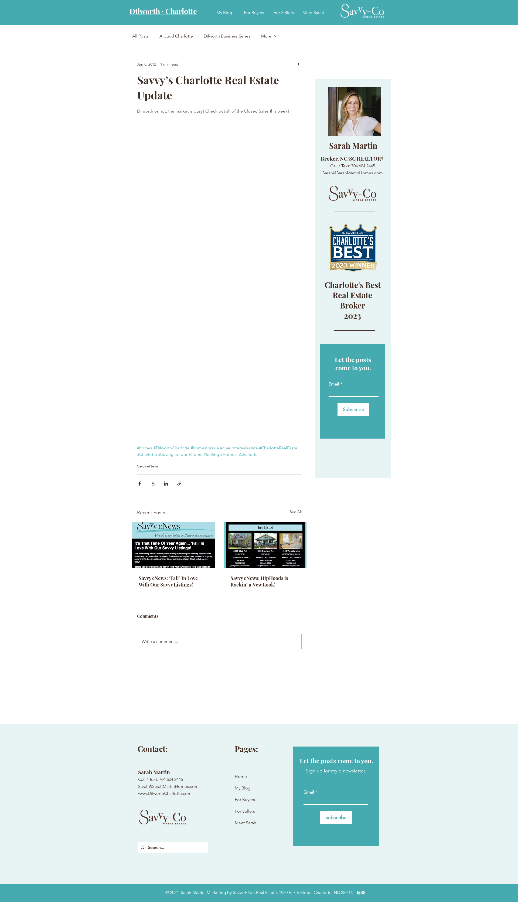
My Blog (243, 788)
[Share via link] (179, 483)
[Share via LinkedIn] (166, 483)
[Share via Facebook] (139, 483)
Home (241, 776)
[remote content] (219, 283)
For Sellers (245, 811)
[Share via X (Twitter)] (152, 483)
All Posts (140, 36)
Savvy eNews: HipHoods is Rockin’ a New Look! (259, 581)
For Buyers (245, 799)
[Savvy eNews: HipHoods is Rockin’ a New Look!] (265, 545)
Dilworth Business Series (227, 36)
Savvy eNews (148, 466)
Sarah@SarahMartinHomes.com (168, 786)
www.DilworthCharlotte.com (165, 793)
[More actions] (298, 64)
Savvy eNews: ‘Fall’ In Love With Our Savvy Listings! (168, 581)
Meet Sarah (245, 822)
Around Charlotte (176, 36)
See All (296, 511)
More (266, 36)
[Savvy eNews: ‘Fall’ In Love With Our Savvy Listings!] (173, 545)
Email (334, 384)
